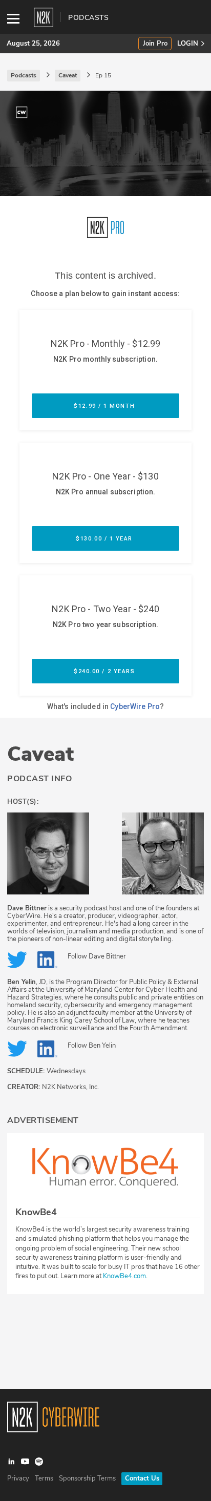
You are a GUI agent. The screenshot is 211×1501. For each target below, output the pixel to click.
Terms (44, 1478)
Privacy (18, 1478)
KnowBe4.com (124, 1276)
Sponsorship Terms (87, 1478)
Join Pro (155, 43)
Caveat (40, 754)
